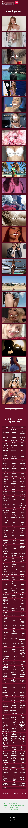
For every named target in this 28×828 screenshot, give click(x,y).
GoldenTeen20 (14, 153)
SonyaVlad (14, 121)
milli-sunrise (14, 250)
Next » (20, 410)
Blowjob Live (13, 805)
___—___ (14, 299)
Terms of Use (14, 822)
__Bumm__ (14, 267)
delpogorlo (14, 104)
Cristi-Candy (14, 315)
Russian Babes (15, 802)
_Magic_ (14, 202)
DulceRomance (14, 380)
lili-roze (14, 23)
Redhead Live (11, 807)
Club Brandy (7, 804)
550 (16, 410)
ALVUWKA (14, 169)
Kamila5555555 (14, 40)
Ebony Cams (19, 807)
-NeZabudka (14, 283)
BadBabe (14, 396)
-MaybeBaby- (14, 56)
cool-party (14, 72)
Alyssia (14, 218)
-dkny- (14, 137)
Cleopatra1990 (14, 348)
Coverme (14, 88)
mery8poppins (14, 332)
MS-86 (14, 364)
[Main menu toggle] (24, 3)
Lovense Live (6, 802)
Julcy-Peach (14, 234)
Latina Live (22, 802)
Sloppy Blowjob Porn (14, 809)
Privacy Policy (14, 821)
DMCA (14, 819)
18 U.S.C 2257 (14, 817)
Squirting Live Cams (16, 804)
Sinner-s (14, 186)
